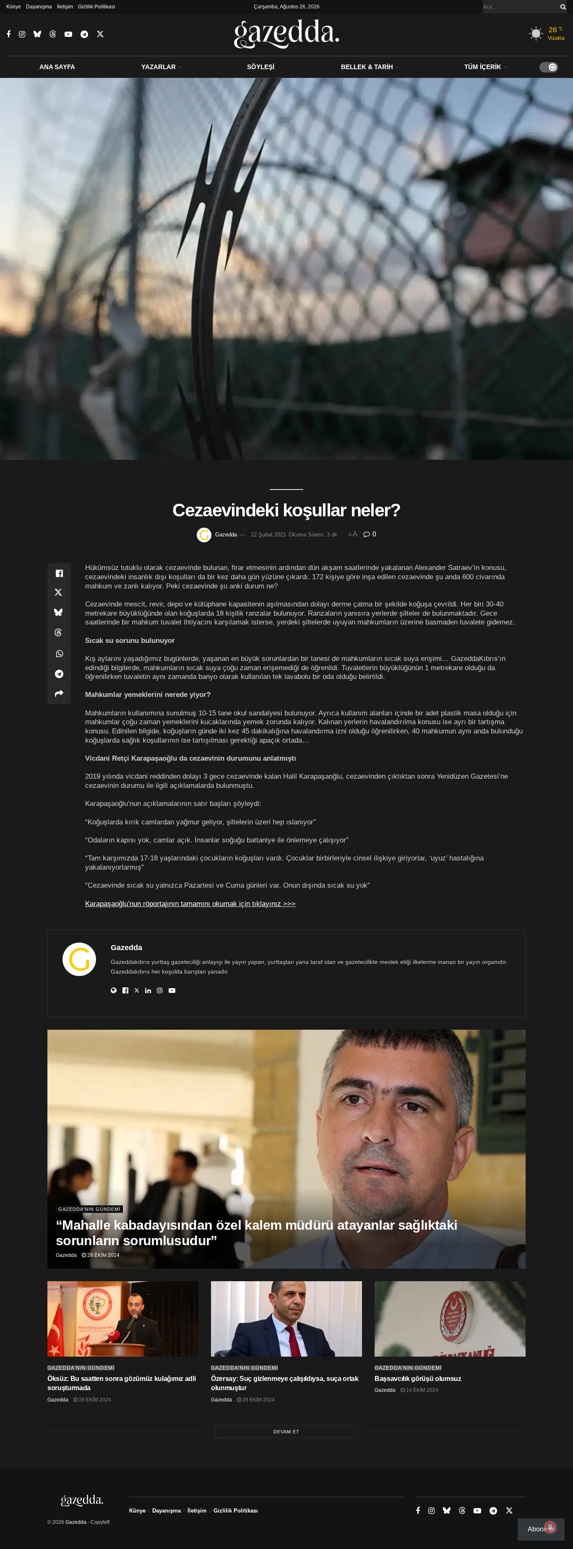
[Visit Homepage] (286, 34)
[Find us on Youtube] (68, 34)
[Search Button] (561, 6)
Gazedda (226, 534)
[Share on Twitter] (59, 593)
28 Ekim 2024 (103, 1255)
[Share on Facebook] (59, 573)
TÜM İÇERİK (482, 66)
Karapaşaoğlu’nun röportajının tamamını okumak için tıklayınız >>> (190, 903)
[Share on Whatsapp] (59, 654)
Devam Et (286, 1431)
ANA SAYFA (57, 66)
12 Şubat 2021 (268, 534)
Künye (13, 7)
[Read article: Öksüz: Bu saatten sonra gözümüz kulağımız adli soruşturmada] (122, 1319)
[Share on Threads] (59, 634)
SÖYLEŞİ (260, 66)
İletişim (65, 7)
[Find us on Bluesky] (37, 34)
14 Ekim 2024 (421, 1390)
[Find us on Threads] (52, 34)
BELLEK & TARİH (367, 66)
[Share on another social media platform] (59, 694)
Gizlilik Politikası (96, 7)
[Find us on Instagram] (22, 34)
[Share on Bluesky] (59, 614)
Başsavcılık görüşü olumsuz (418, 1378)
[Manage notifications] (550, 1527)
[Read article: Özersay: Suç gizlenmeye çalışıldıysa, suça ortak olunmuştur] (286, 1319)
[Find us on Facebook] (8, 34)
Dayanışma (39, 7)
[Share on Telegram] (59, 674)
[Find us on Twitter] (100, 34)
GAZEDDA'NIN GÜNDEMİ (89, 1209)
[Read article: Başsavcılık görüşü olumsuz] (450, 1319)
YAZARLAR (158, 66)
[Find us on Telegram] (84, 34)
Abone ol (541, 1529)
